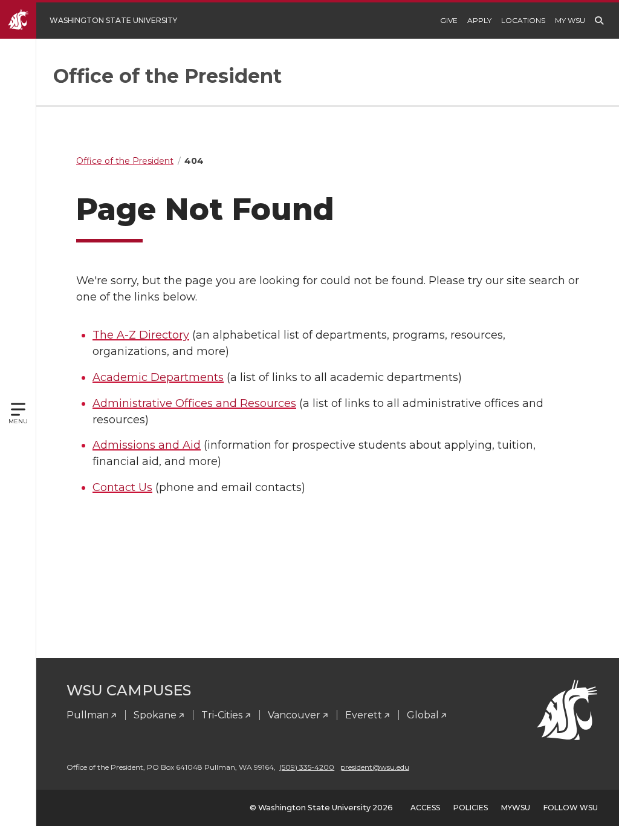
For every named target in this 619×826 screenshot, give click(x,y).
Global (423, 715)
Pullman (87, 715)
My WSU (570, 20)
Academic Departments (158, 377)
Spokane (155, 715)
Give (449, 20)
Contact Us (122, 487)
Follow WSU (570, 807)
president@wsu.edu (374, 767)
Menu (18, 421)
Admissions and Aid (146, 445)
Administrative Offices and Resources (194, 403)
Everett (363, 715)
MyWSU (515, 807)
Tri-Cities (221, 715)
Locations (523, 20)
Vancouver (294, 715)
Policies (470, 807)
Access (425, 807)
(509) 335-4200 (306, 767)
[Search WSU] (599, 20)
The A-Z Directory (140, 335)
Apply (479, 20)
